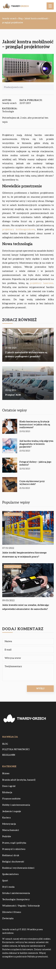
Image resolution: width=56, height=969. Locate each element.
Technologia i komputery (16, 899)
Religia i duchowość (13, 861)
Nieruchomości (10, 830)
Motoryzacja (9, 824)
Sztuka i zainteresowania (16, 893)
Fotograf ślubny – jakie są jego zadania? (35, 463)
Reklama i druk (10, 855)
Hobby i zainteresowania (16, 805)
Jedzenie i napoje (11, 811)
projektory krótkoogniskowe (18, 229)
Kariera (6, 817)
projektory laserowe (41, 283)
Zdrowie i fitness (11, 912)
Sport (5, 880)
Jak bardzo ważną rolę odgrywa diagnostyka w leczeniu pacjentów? (36, 444)
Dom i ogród (8, 786)
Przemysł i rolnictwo (13, 849)
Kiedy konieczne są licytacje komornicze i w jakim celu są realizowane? (34, 425)
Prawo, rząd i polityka (14, 843)
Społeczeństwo (10, 874)
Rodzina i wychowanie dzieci (18, 868)
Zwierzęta (8, 918)
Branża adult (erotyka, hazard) (18, 780)
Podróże (6, 836)
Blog (5, 744)
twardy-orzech (9, 103)
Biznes (6, 773)
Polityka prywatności (15, 750)
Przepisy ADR (13, 395)
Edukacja (7, 792)
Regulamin (8, 755)
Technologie (8, 112)
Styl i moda (8, 887)
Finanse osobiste (11, 798)
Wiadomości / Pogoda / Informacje (21, 906)
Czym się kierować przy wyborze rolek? (32, 482)
